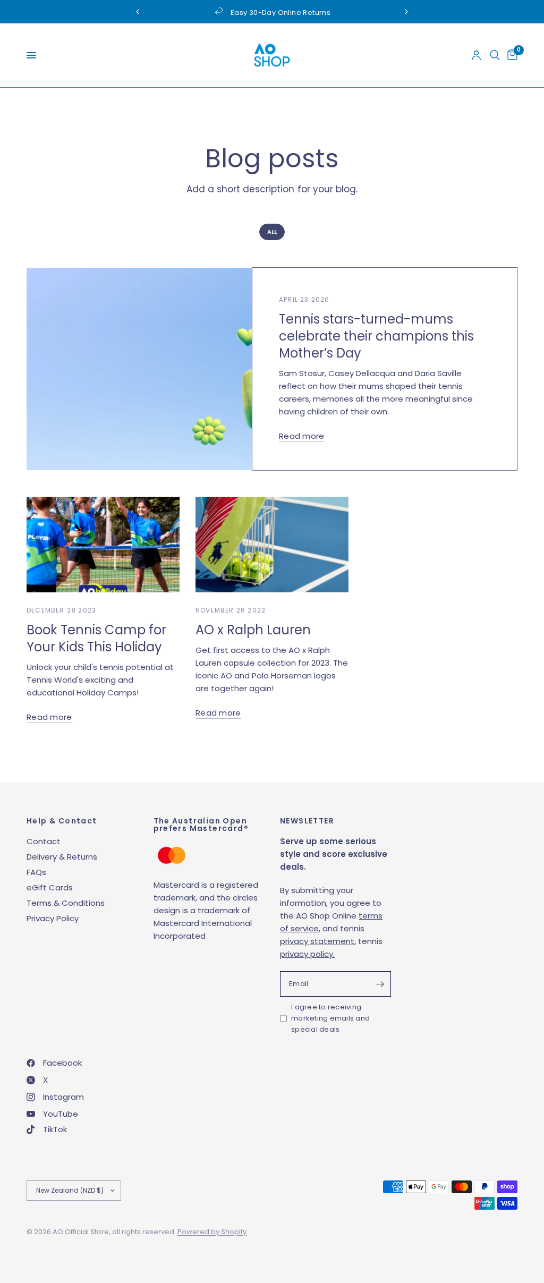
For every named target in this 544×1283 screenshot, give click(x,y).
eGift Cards (50, 887)
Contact (44, 841)
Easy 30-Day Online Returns (280, 12)
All (272, 231)
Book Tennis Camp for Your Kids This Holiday (96, 638)
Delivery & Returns (62, 856)
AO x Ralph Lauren (253, 630)
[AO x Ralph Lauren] (272, 544)
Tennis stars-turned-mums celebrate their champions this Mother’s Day (376, 336)
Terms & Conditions (66, 902)
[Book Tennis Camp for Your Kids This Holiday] (103, 544)
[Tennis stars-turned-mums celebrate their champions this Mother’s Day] (189, 369)
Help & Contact (62, 821)
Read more (302, 435)
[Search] (495, 55)
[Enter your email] (380, 984)
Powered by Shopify (211, 1232)
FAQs (36, 872)
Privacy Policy (53, 918)
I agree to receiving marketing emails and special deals (330, 1018)
